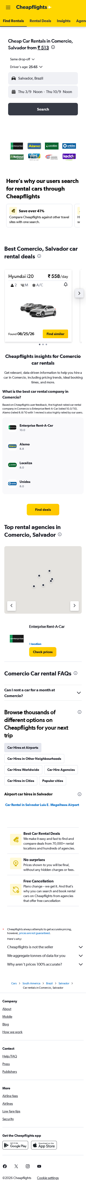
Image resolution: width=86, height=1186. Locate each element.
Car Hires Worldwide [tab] (23, 770)
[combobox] (22, 59)
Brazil (49, 983)
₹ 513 (43, 47)
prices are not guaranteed (34, 933)
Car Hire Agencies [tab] (61, 770)
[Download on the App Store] (44, 1145)
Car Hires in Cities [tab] (20, 781)
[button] (8, 7)
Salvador (64, 983)
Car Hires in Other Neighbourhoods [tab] (34, 759)
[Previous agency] (11, 606)
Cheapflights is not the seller (30, 947)
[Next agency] (74, 606)
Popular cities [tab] (52, 781)
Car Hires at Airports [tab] (22, 747)
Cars (14, 983)
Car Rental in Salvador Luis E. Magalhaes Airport (42, 805)
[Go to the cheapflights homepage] (34, 7)
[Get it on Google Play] (15, 1145)
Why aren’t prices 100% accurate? (34, 964)
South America (31, 983)
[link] (43, 509)
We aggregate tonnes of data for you (36, 955)
